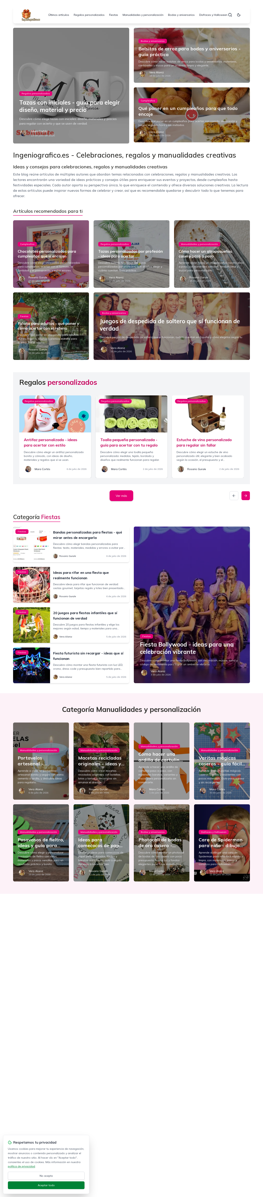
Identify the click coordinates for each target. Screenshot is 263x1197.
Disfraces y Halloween (213, 15)
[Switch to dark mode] (238, 14)
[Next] (245, 495)
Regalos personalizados (89, 15)
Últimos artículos (58, 15)
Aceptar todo (46, 1185)
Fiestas (113, 15)
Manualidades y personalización (143, 15)
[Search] (230, 15)
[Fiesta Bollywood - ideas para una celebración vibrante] (192, 605)
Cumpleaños (148, 100)
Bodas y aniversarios (181, 15)
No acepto (46, 1176)
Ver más (121, 496)
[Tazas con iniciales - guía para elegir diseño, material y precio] (71, 86)
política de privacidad (21, 1166)
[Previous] (233, 495)
